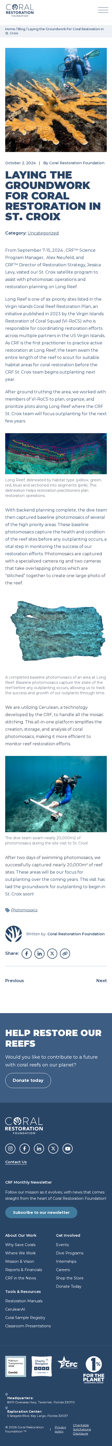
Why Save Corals (20, 1244)
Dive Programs (69, 1253)
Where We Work (20, 1253)
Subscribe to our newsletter (41, 1212)
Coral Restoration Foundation (76, 163)
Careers (63, 1269)
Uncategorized (43, 233)
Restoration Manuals (23, 1301)
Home (10, 29)
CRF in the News (20, 1278)
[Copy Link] (65, 954)
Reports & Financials (23, 1269)
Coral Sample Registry (25, 1317)
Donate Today (69, 1286)
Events (62, 1244)
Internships (66, 1261)
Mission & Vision (19, 1261)
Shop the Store (70, 1278)
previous (14, 980)
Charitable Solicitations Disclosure (82, 1429)
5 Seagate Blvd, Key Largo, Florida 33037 (37, 1416)
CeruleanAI (15, 1309)
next (101, 980)
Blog (21, 29)
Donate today (28, 1080)
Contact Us (16, 1162)
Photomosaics (24, 910)
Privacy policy (60, 1429)
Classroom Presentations (28, 1326)
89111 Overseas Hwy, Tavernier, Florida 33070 (41, 1402)
